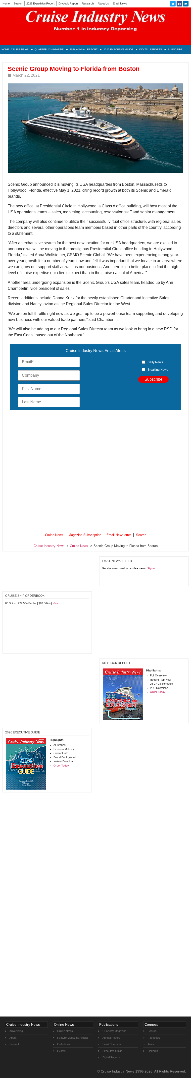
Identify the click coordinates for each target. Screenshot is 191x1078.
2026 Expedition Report (40, 3)
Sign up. (152, 568)
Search (18, 3)
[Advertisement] (95, 471)
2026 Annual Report (83, 49)
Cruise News (20, 49)
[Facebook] (179, 3)
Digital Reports (150, 49)
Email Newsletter (118, 535)
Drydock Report (68, 3)
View (55, 603)
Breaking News (157, 369)
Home (6, 3)
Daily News (155, 362)
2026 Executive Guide (118, 49)
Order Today (157, 691)
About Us (103, 3)
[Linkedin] (186, 3)
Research (88, 3)
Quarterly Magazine (49, 49)
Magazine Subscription (84, 535)
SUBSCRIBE (175, 49)
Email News (120, 3)
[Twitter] (173, 3)
